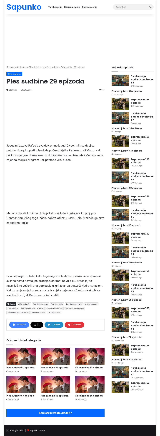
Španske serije (72, 7)
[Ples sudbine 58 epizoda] (90, 356)
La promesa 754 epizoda (140, 347)
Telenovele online (38, 312)
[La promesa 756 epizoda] (120, 275)
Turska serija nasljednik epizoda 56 (142, 176)
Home (11, 67)
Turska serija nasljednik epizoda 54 (142, 251)
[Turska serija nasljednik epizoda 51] (120, 372)
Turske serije (55, 7)
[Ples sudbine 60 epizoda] (21, 356)
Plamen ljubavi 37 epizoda (127, 359)
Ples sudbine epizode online (32, 308)
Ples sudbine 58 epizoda (89, 367)
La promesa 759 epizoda (140, 161)
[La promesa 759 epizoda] (120, 163)
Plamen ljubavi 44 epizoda (127, 128)
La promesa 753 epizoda (140, 384)
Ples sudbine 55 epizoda (89, 395)
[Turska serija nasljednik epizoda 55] (120, 214)
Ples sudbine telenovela (74, 308)
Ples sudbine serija (54, 308)
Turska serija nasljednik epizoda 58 (142, 79)
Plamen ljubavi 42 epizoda (127, 188)
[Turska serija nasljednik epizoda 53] (120, 289)
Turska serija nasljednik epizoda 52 (142, 325)
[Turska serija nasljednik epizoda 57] (120, 118)
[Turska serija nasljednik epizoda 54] (120, 252)
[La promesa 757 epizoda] (120, 238)
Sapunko (13, 90)
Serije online (22, 67)
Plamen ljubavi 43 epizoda (127, 150)
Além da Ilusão (24, 304)
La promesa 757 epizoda (140, 235)
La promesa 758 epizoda (140, 198)
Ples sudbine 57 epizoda (20, 395)
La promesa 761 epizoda (140, 101)
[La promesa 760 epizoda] (120, 141)
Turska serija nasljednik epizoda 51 (142, 371)
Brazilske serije (37, 67)
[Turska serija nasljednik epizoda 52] (120, 326)
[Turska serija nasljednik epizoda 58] (120, 80)
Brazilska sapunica (40, 304)
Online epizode (91, 304)
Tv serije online (54, 312)
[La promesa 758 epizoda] (120, 201)
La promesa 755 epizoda (140, 310)
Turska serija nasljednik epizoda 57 (142, 117)
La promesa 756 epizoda (140, 272)
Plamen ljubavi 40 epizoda (127, 262)
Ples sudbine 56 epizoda (54, 395)
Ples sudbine (52, 67)
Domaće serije (89, 7)
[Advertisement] (80, 39)
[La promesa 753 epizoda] (120, 387)
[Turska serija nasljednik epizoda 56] (120, 177)
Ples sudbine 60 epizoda (20, 367)
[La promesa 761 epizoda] (120, 104)
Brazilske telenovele (74, 304)
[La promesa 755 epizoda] (120, 312)
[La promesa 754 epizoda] (120, 350)
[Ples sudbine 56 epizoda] (55, 384)
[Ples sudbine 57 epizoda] (21, 384)
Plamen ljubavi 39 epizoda (127, 299)
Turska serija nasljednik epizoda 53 (142, 288)
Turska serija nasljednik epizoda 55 (142, 213)
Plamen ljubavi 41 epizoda (126, 225)
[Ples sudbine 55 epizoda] (90, 384)
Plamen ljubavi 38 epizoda (127, 337)
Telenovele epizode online (18, 312)
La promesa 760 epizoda (140, 138)
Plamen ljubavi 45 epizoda (127, 91)
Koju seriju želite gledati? (55, 412)
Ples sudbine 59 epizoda (54, 367)
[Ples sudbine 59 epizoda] (55, 356)
